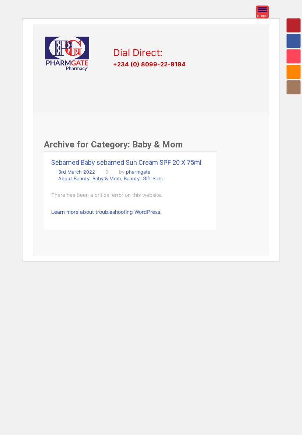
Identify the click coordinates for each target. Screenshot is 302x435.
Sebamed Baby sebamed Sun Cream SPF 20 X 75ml (126, 162)
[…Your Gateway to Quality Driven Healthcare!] (67, 53)
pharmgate (138, 172)
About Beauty (73, 178)
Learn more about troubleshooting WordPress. (106, 212)
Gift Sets (153, 178)
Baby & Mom (106, 178)
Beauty (132, 178)
